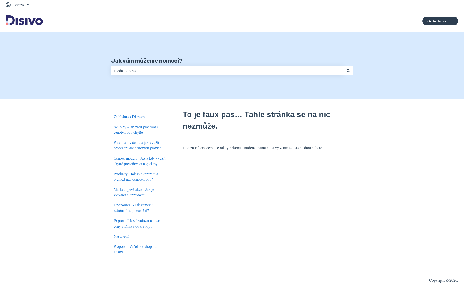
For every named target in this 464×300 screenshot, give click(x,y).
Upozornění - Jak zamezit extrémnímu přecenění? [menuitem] (133, 207)
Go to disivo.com (440, 20)
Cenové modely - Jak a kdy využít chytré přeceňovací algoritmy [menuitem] (139, 160)
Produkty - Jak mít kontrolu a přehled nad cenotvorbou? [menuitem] (136, 176)
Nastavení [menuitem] (121, 236)
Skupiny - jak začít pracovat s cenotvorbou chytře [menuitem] (136, 129)
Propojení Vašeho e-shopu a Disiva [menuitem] (135, 249)
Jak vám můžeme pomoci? (146, 60)
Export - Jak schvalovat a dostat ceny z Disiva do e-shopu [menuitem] (138, 223)
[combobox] (227, 70)
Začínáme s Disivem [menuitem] (129, 116)
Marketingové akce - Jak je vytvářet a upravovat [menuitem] (134, 192)
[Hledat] (348, 70)
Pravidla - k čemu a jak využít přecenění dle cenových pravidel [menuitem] (138, 145)
